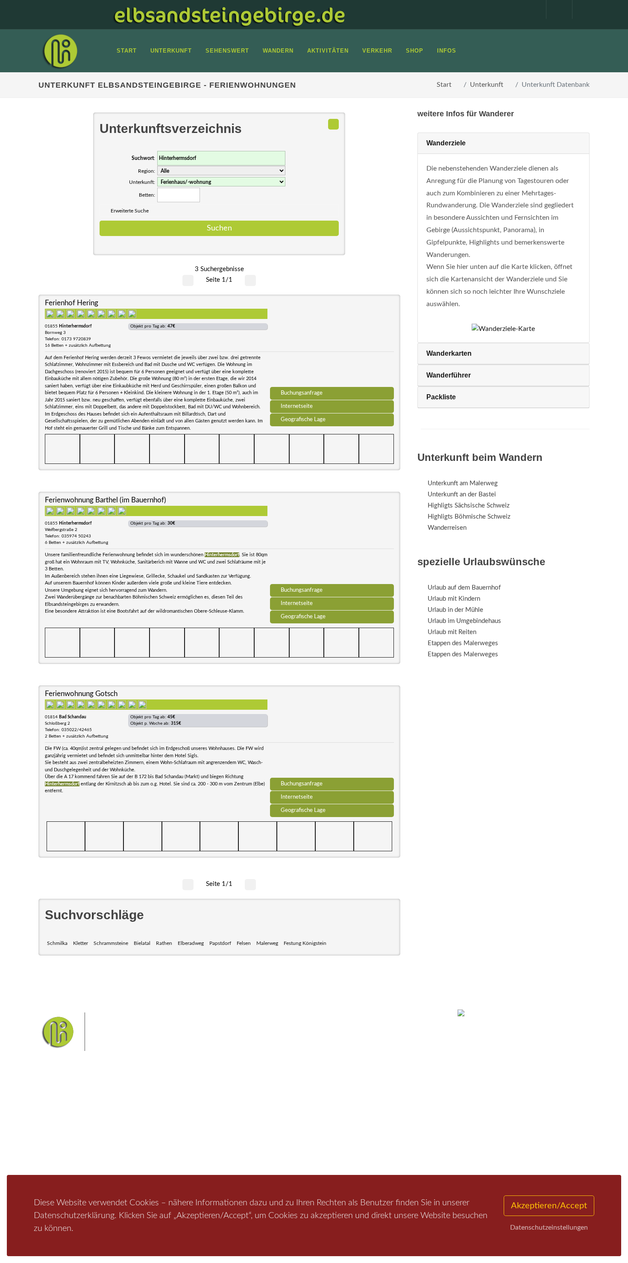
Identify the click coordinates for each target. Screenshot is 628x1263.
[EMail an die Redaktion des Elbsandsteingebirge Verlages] (581, 9)
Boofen (339, 1139)
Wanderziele (446, 143)
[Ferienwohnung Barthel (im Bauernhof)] (332, 541)
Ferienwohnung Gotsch (81, 693)
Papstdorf (220, 943)
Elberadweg (191, 943)
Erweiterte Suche (130, 210)
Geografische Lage (303, 419)
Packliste (441, 397)
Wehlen (318, 1125)
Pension (154, 1121)
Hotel (150, 1110)
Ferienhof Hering (71, 303)
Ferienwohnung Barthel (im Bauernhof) (105, 500)
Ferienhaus (158, 1143)
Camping (155, 1154)
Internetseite (297, 406)
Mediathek (64, 1132)
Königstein (242, 1139)
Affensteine (337, 1112)
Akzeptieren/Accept (549, 1205)
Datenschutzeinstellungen (549, 1227)
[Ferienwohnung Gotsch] (332, 734)
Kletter (80, 943)
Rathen (164, 943)
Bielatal (142, 943)
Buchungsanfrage (302, 393)
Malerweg (267, 943)
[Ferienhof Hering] (332, 344)
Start (444, 84)
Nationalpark (299, 1112)
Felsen (244, 943)
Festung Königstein (305, 943)
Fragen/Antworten (74, 1110)
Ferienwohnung (164, 1132)
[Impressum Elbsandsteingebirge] (528, 9)
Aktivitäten (64, 1154)
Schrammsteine (111, 943)
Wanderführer (448, 375)
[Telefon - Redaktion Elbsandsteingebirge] (554, 9)
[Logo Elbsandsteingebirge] (59, 51)
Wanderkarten (449, 353)
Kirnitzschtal (278, 1139)
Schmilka (57, 943)
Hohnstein (372, 1125)
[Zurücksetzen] (333, 124)
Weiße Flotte (245, 1125)
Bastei (236, 1112)
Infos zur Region (71, 1121)
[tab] (503, 143)
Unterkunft (486, 84)
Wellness (312, 1139)
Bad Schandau (284, 1125)
